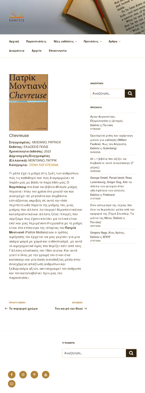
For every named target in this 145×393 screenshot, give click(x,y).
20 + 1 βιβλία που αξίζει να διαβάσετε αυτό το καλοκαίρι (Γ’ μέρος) (112, 163)
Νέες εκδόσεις (64, 41)
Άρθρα (113, 41)
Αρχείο (37, 50)
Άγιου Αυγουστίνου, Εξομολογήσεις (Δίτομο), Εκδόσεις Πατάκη (106, 121)
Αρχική (14, 41)
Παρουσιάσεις (36, 41)
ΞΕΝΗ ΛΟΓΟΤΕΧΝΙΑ (43, 165)
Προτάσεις (91, 41)
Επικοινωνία (58, 50)
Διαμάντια (16, 50)
